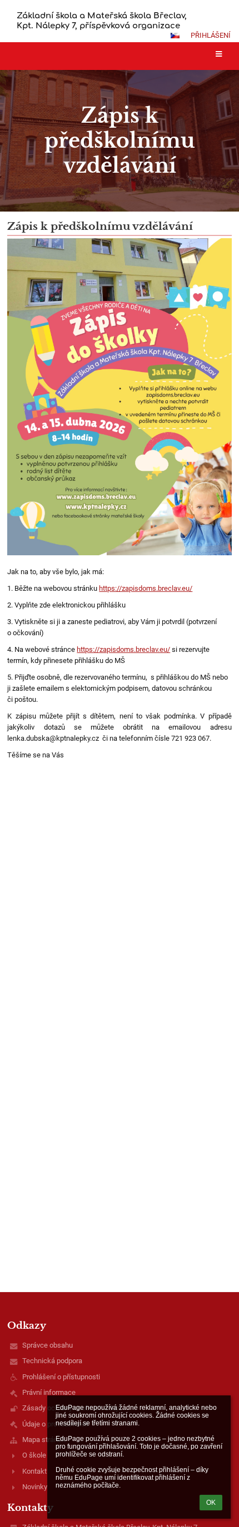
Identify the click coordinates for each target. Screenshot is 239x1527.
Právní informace (49, 1392)
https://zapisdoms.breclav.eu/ (145, 588)
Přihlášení (211, 35)
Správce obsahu (47, 1345)
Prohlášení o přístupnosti (61, 1377)
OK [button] (211, 1502)
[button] (175, 35)
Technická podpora (52, 1361)
